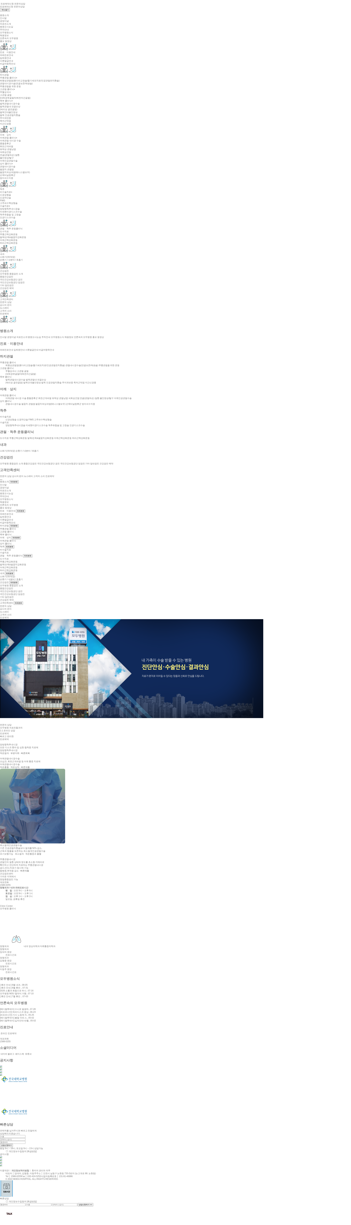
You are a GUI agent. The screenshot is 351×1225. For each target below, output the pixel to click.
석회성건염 (5, 152)
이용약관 (4, 1170)
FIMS (2, 200)
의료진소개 (5, 24)
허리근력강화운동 (9, 243)
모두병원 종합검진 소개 (11, 274)
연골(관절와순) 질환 (9, 155)
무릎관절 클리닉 (8, 78)
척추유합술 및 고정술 (10, 214)
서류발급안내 (6, 61)
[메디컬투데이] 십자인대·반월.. (18, 1020)
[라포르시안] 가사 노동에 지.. (17, 1015)
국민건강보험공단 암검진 (12, 282)
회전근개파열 (6, 146)
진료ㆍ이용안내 (7, 52)
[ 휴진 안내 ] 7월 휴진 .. (14, 996)
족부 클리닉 (6, 101)
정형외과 (4, 946)
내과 (2, 254)
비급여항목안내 (7, 64)
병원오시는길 (6, 27)
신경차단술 (5, 198)
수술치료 (5, 206)
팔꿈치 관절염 (7, 169)
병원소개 (4, 15)
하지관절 (4, 75)
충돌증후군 (5, 143)
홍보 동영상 (6, 41)
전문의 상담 (6, 302)
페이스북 (19, 1054)
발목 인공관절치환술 (10, 115)
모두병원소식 (6, 32)
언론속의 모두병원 (9, 38)
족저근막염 (5, 121)
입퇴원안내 (5, 58)
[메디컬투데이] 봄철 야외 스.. (17, 1018)
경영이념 (4, 21)
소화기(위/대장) (7, 257)
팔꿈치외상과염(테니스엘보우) (15, 172)
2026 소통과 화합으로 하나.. (16, 990)
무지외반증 (5, 118)
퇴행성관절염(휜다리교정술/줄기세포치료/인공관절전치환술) (30, 80)
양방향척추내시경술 (10, 209)
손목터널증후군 (7, 175)
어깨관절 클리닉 (8, 138)
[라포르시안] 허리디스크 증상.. (18, 1012)
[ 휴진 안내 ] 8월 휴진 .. (14, 988)
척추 (2, 189)
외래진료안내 (6, 55)
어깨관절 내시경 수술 (10, 140)
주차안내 (4, 29)
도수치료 (4, 231)
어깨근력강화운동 (9, 240)
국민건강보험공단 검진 (11, 279)
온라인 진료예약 (8, 1033)
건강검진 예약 (7, 288)
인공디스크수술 (7, 217)
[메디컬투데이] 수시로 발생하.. (18, 1009)
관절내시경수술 (7, 166)
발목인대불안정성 (9, 112)
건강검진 (4, 271)
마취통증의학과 (47, 946)
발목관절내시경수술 (10, 103)
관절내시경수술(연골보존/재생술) (16, 83)
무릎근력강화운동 (9, 234)
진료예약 (4, 314)
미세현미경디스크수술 (11, 212)
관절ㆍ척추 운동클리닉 (11, 228)
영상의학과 (34, 946)
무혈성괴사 (5, 92)
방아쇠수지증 (6, 178)
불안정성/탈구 (7, 158)
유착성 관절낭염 (8, 149)
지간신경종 (5, 124)
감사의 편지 (6, 305)
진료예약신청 (7, 4)
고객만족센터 (6, 299)
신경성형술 (5, 195)
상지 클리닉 (6, 163)
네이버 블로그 (7, 1054)
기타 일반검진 (7, 285)
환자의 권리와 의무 (41, 1170)
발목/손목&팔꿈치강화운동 (13, 237)
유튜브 (28, 1054)
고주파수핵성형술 (9, 203)
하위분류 (14, 482)
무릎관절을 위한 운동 (10, 86)
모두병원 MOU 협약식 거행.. (17, 993)
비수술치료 (6, 192)
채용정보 (4, 35)
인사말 (3, 18)
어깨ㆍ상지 (5, 135)
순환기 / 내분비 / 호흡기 (11, 260)
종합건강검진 (6, 277)
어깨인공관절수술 (9, 161)
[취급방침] (32, 1151)
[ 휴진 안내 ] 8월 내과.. (14, 985)
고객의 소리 (6, 311)
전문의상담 (19, 4)
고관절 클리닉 (7, 89)
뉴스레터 (4, 308)
